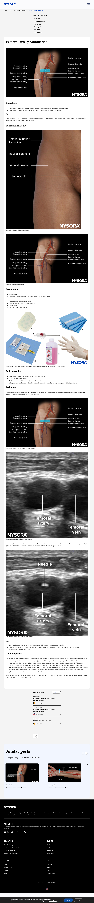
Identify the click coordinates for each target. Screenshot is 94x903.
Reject (78, 900)
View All (55, 692)
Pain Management (9, 850)
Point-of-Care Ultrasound (11, 853)
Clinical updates (38, 32)
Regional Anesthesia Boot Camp (42, 720)
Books (6, 870)
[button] (86, 753)
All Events (50, 845)
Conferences (50, 848)
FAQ (48, 870)
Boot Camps (50, 853)
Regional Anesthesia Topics (12, 848)
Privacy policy (51, 873)
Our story (49, 864)
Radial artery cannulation (58, 788)
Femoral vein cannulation (16, 788)
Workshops (50, 850)
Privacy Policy (53, 901)
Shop (5, 873)
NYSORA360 (8, 867)
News (48, 867)
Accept (68, 900)
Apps (5, 864)
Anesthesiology (8, 845)
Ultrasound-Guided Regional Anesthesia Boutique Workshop (44, 699)
